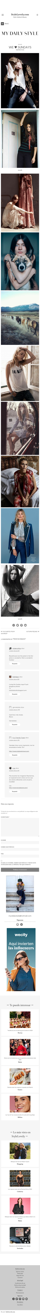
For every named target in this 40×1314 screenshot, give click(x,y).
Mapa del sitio (20, 1275)
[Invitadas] (20, 1243)
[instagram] (17, 924)
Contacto (20, 1277)
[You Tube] (26, 1299)
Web (2, 853)
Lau (14, 768)
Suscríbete (20, 1305)
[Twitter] (16, 1299)
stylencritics (17, 648)
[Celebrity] (20, 1186)
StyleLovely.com (20, 14)
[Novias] (20, 1027)
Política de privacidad (20, 1285)
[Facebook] (13, 1299)
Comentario (5, 817)
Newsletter (20, 1302)
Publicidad (20, 1273)
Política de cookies (20, 1287)
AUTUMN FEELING (32, 631)
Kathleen (16, 677)
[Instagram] (23, 1299)
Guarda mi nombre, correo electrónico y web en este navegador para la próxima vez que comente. (18, 863)
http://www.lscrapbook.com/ (18, 788)
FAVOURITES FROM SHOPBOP (8, 632)
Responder (14, 663)
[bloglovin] (21, 924)
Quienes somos (20, 1271)
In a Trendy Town (19, 738)
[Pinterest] (20, 1299)
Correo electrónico (7, 847)
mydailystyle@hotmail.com (20, 915)
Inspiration (20, 50)
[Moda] (20, 1055)
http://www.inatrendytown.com (19, 751)
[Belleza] (20, 1112)
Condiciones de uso (20, 1283)
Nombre (3, 840)
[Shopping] (20, 1158)
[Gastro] (20, 1084)
